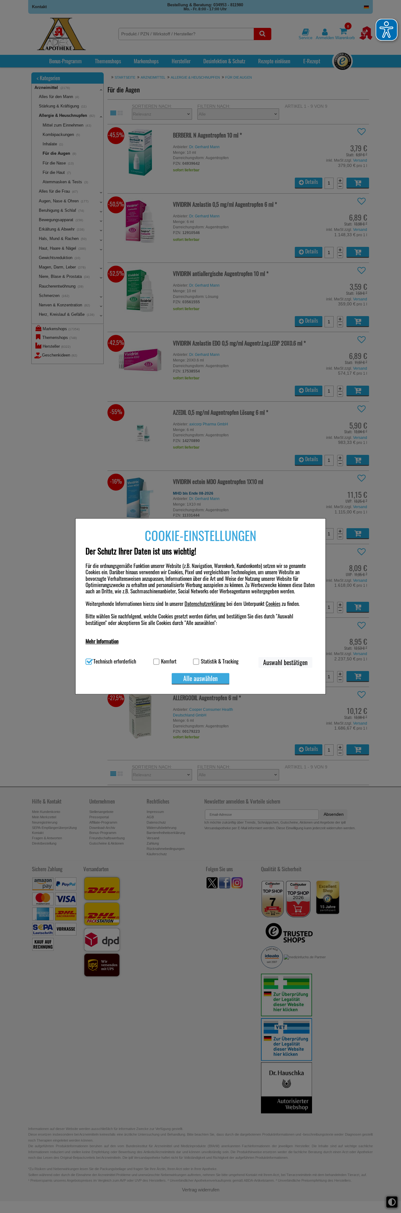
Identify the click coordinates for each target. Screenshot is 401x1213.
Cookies (273, 604)
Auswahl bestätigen (285, 662)
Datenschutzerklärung (205, 604)
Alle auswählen (200, 678)
